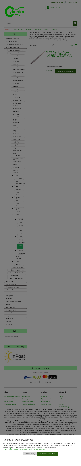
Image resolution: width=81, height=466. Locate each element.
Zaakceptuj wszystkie (47, 454)
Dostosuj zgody (30, 454)
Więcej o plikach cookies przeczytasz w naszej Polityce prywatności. (24, 449)
